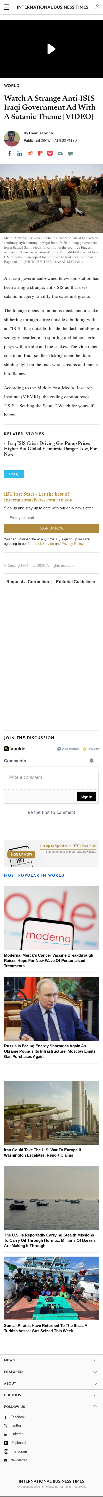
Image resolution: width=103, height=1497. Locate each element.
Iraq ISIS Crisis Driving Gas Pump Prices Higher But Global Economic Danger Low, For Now (50, 449)
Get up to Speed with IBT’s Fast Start (68, 846)
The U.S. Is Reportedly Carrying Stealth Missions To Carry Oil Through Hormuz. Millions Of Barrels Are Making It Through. (50, 1240)
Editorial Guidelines (75, 581)
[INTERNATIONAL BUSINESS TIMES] (52, 8)
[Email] (60, 153)
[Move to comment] (70, 153)
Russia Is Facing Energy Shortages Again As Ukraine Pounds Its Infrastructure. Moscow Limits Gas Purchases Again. (50, 1051)
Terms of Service (41, 544)
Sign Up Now (21, 854)
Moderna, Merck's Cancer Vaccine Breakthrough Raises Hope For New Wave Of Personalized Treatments (48, 960)
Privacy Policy (72, 544)
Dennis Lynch (41, 133)
